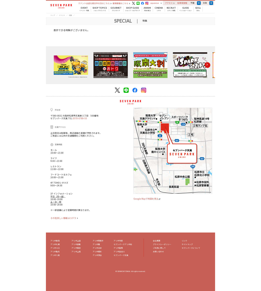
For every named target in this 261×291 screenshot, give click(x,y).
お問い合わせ (158, 251)
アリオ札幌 (55, 244)
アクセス (169, 3)
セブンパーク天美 (121, 255)
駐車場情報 (182, 3)
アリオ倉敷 (76, 244)
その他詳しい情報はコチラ (63, 218)
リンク (184, 240)
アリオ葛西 (118, 248)
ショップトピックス (100, 9)
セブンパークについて (191, 248)
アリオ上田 (76, 240)
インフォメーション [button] (185, 9)
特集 (70, 15)
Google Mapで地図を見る (146, 198)
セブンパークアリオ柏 (123, 244)
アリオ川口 (55, 248)
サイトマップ (187, 244)
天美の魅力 (147, 9)
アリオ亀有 (55, 251)
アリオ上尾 (76, 251)
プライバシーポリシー (162, 244)
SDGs (198, 9)
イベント (62, 15)
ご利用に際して (159, 248)
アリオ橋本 (97, 251)
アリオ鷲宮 (76, 248)
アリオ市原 (118, 240)
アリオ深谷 (97, 255)
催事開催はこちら (121, 3)
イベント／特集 (84, 9)
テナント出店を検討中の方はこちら (94, 3)
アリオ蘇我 (55, 240)
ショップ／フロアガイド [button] (132, 9)
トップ (52, 15)
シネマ (159, 9)
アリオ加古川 (119, 251)
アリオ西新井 (98, 240)
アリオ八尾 (55, 255)
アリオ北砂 (97, 248)
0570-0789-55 (80, 118)
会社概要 (156, 240)
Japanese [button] (154, 3)
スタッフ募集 (171, 9)
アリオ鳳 (96, 244)
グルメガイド (116, 9)
